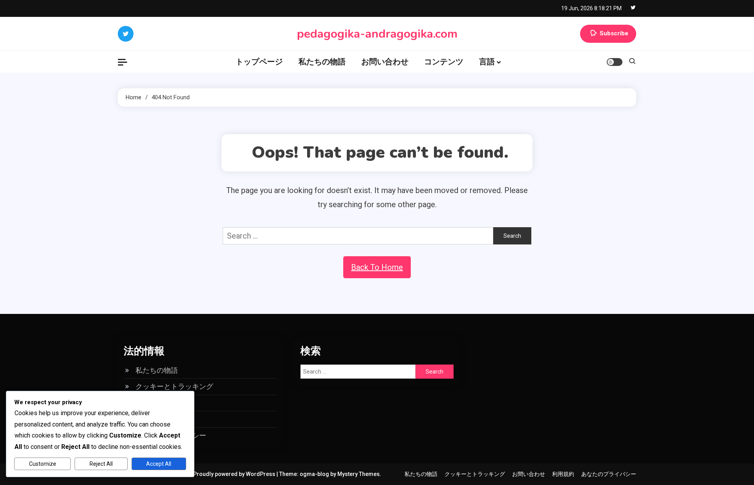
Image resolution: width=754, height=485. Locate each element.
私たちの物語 (322, 61)
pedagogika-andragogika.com (377, 34)
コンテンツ (443, 61)
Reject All (101, 464)
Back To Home (377, 267)
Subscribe (614, 33)
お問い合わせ (384, 61)
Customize (42, 464)
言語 (487, 61)
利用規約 (563, 474)
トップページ (259, 61)
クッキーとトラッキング (174, 386)
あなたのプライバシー (608, 474)
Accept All (158, 464)
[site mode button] (614, 62)
